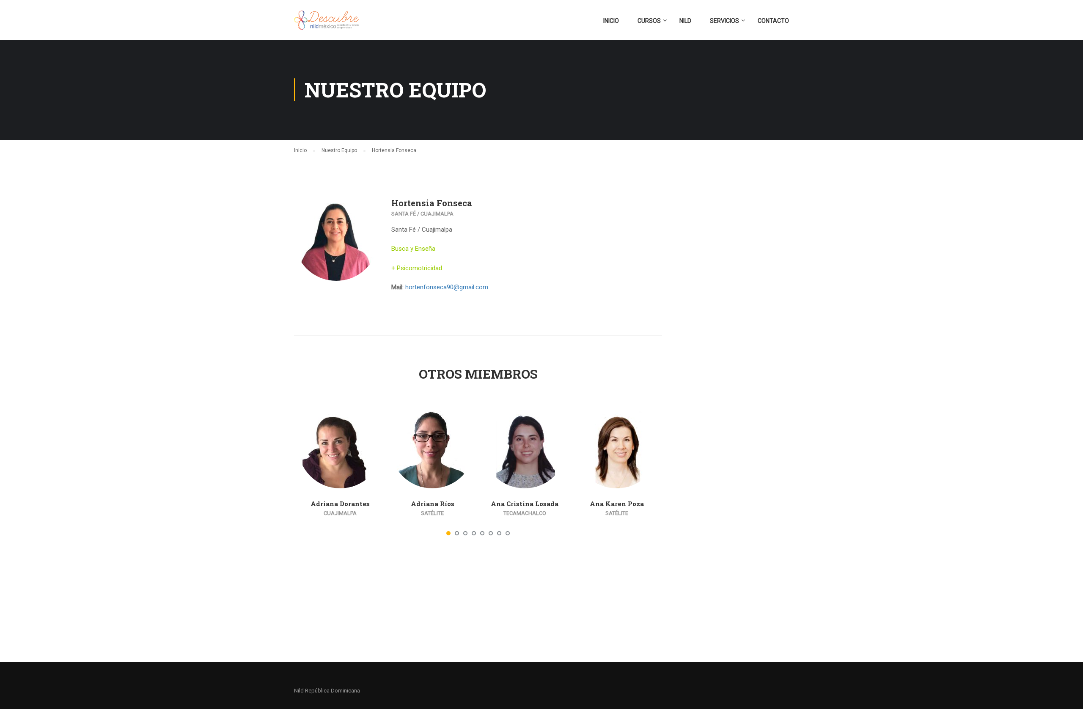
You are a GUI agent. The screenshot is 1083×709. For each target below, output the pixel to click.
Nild (685, 20)
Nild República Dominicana (327, 690)
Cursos (649, 20)
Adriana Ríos (432, 503)
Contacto (773, 20)
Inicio (611, 20)
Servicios (724, 20)
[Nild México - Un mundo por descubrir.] (326, 24)
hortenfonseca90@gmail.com (446, 287)
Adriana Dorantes (340, 503)
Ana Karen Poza (617, 503)
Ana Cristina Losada (524, 503)
